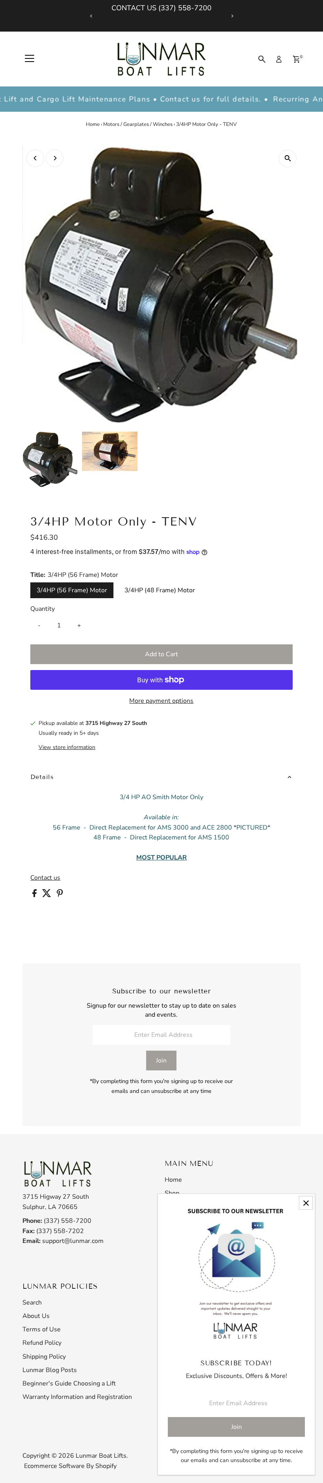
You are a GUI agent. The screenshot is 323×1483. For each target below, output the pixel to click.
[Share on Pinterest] (60, 895)
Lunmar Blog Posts (49, 1370)
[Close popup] (306, 1203)
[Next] (232, 16)
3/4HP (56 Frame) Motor (72, 590)
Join (161, 1060)
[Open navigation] (29, 59)
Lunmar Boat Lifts (101, 1455)
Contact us (45, 878)
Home (93, 124)
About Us (36, 1316)
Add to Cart (161, 654)
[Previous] (91, 16)
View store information (67, 747)
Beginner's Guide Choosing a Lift (69, 1383)
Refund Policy (41, 1342)
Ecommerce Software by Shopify (70, 1466)
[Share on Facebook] (35, 895)
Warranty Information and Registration (77, 1397)
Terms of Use (41, 1329)
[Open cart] (296, 59)
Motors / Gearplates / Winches (138, 124)
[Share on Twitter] (47, 895)
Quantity (42, 608)
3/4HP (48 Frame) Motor (159, 590)
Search (32, 1302)
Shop (172, 1193)
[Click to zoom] (288, 158)
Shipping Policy (44, 1356)
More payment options (161, 700)
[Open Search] (261, 59)
